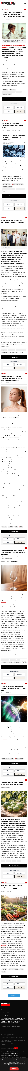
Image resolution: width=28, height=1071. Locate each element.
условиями (5, 1064)
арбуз (8, 861)
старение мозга (6, 184)
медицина (4, 352)
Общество (18, 1018)
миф (18, 660)
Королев (4, 350)
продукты (18, 91)
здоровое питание (7, 94)
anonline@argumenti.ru (6, 1015)
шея (16, 526)
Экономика (8, 1018)
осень (21, 969)
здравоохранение (21, 350)
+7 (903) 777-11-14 (13, 1053)
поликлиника (11, 350)
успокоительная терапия (7, 758)
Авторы (18, 1026)
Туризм (16, 1019)
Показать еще (14, 995)
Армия (9, 1022)
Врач (3, 861)
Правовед (3, 1021)
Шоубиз (23, 1018)
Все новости (13, 1026)
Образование (4, 1022)
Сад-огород (13, 1021)
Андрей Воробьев (13, 352)
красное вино (5, 660)
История (19, 1021)
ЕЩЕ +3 (24, 662)
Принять (14, 1068)
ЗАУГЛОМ (19, 130)
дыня (13, 861)
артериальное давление (8, 91)
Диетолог (4, 969)
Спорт (2, 1019)
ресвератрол (17, 662)
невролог (4, 526)
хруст (20, 526)
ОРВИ (3, 971)
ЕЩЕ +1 (4, 191)
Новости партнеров (5, 1028)
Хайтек (12, 1022)
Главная (8, 1026)
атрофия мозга (20, 188)
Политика (3, 1018)
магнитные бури (19, 758)
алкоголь (12, 660)
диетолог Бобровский (7, 662)
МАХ (8, 111)
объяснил (7, 431)
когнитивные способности (8, 188)
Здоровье (5, 9)
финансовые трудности (17, 184)
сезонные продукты (13, 969)
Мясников (5, 89)
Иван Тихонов (14, 561)
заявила (5, 739)
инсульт (11, 526)
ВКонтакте (19, 107)
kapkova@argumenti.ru (14, 1055)
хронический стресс (7, 186)
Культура (21, 1019)
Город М (8, 1021)
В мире (13, 1018)
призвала (24, 833)
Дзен (8, 107)
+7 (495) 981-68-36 (6, 1013)
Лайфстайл (12, 1019)
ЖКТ (18, 861)
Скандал (17, 1022)
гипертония (12, 89)
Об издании (3, 1026)
